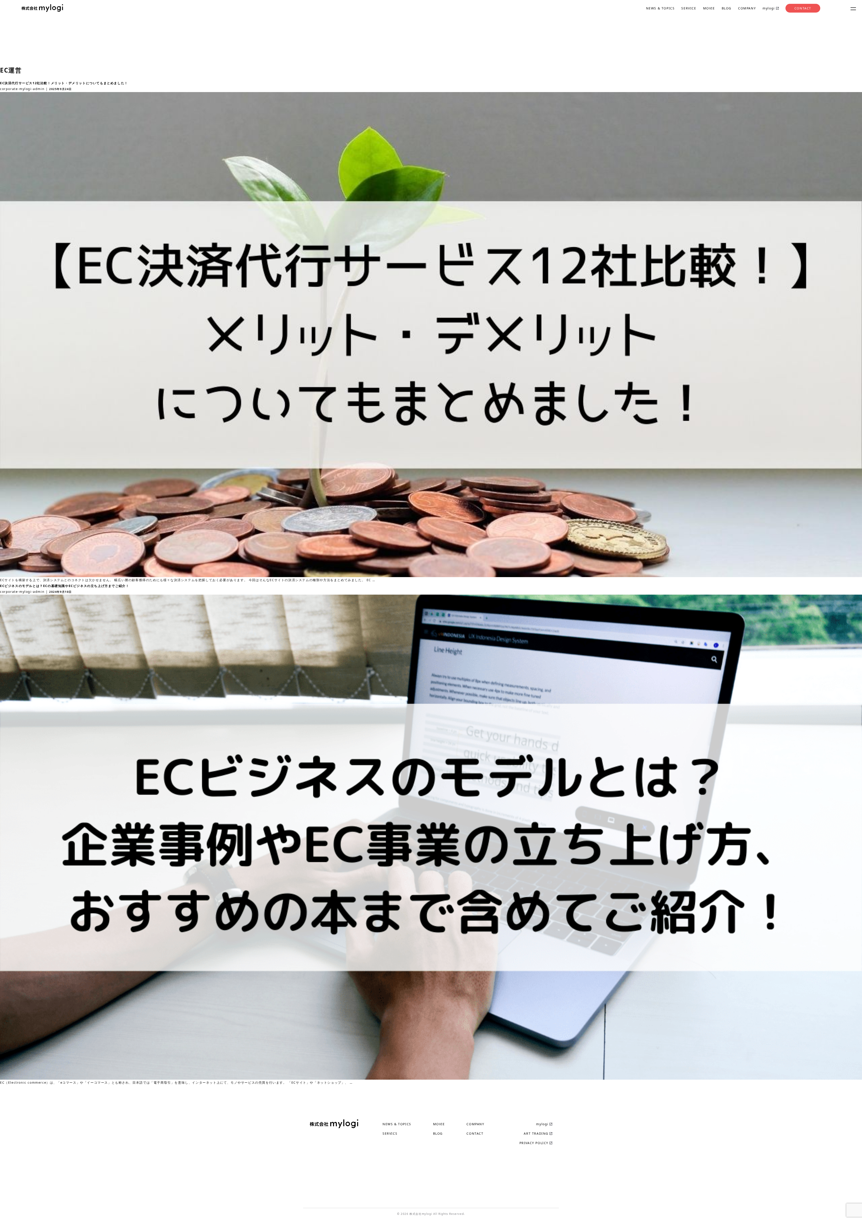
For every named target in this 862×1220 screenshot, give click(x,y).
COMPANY (747, 8)
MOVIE (709, 8)
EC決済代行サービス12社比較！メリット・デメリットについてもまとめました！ (64, 83)
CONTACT (802, 8)
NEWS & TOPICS (660, 8)
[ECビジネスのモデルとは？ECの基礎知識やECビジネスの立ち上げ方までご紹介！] (431, 1076)
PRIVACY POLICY (533, 1143)
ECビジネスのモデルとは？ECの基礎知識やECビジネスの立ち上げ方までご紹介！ (64, 586)
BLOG (726, 8)
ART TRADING (536, 1133)
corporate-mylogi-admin (22, 89)
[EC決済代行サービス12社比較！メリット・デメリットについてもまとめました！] (431, 574)
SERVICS (390, 1133)
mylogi (769, 8)
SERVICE (688, 8)
